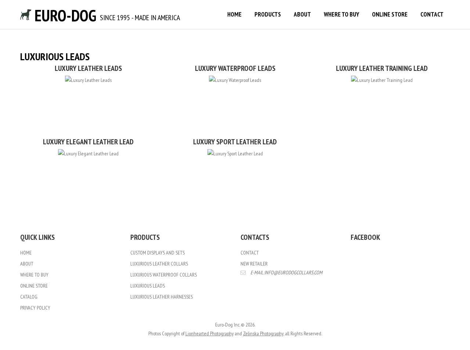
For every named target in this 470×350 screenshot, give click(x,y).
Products (267, 14)
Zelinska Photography (263, 333)
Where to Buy (341, 14)
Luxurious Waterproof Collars (163, 274)
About (302, 14)
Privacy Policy (35, 307)
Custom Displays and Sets (157, 252)
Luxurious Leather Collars (159, 263)
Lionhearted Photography (209, 333)
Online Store (390, 14)
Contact (432, 14)
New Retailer (254, 263)
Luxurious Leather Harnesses (161, 296)
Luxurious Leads (147, 285)
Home (234, 14)
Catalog (28, 296)
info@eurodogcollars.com (293, 272)
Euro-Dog (63, 15)
